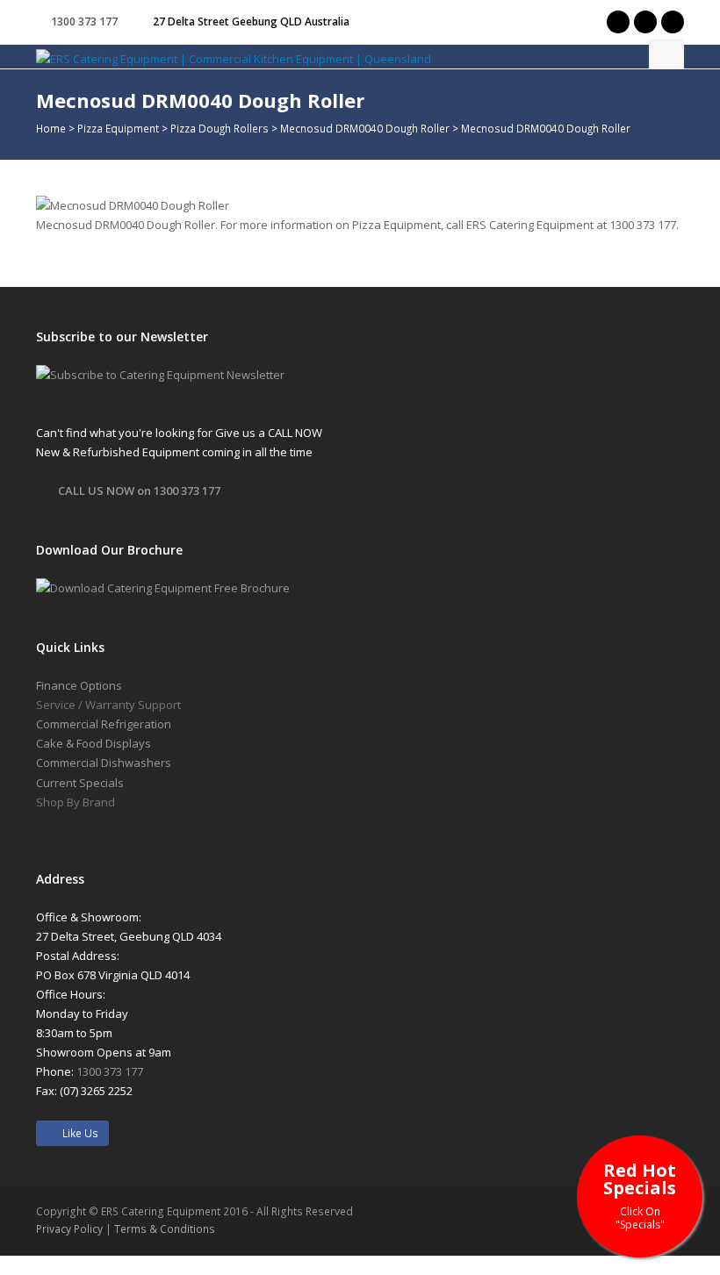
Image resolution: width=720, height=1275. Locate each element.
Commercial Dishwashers (103, 762)
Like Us (76, 1133)
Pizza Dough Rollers (219, 128)
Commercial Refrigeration (103, 724)
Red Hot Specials (639, 1194)
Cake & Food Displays (93, 743)
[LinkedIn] (672, 22)
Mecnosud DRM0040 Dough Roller (365, 128)
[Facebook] (645, 22)
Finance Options (79, 685)
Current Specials (80, 783)
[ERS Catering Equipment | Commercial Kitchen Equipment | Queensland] (233, 57)
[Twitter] (618, 22)
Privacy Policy (69, 1228)
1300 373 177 (84, 21)
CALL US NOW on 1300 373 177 (139, 490)
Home (51, 128)
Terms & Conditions (164, 1228)
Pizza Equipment (118, 128)
